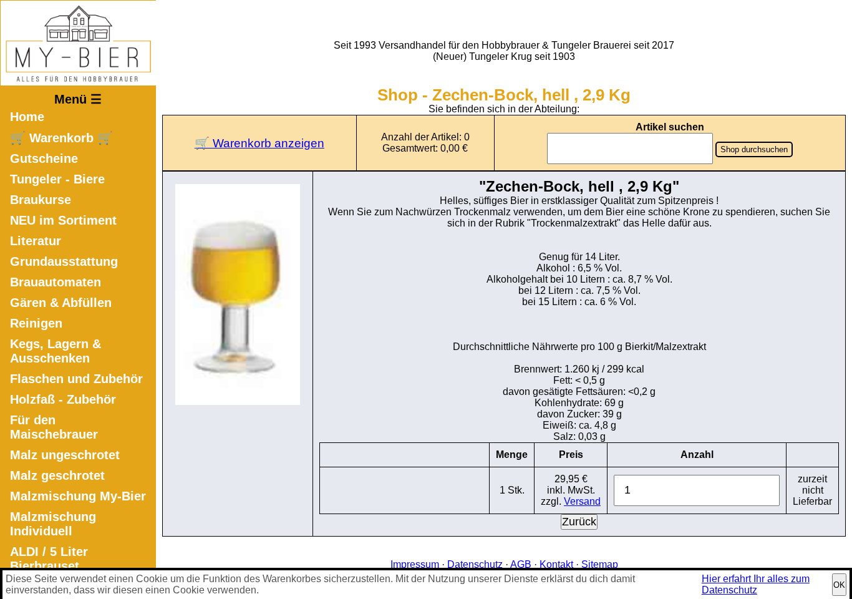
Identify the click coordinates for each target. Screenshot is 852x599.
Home (27, 117)
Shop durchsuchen (754, 149)
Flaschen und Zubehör (76, 379)
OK (839, 585)
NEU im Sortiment (63, 220)
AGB (520, 564)
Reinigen (36, 323)
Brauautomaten (55, 282)
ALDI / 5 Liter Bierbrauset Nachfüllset (49, 566)
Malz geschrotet (57, 475)
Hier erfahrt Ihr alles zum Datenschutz (756, 584)
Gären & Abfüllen (61, 302)
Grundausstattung (64, 261)
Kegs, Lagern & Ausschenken (55, 351)
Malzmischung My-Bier (78, 496)
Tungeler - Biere (57, 179)
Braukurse (40, 200)
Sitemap (599, 564)
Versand (582, 501)
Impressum (414, 564)
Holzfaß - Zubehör (63, 399)
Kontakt (556, 564)
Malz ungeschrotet (65, 455)
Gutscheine (44, 158)
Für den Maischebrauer (54, 427)
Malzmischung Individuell (53, 524)
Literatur (35, 241)
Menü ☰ (78, 99)
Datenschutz (475, 564)
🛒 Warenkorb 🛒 (61, 138)
